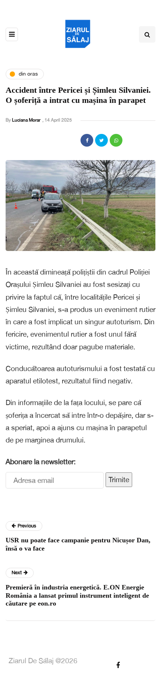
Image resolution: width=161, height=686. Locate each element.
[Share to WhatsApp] (116, 140)
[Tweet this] (101, 140)
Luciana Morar (26, 120)
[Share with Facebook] (86, 140)
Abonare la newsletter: (41, 461)
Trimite (119, 479)
